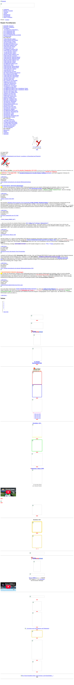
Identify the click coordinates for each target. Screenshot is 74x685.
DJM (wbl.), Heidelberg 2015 (10, 100)
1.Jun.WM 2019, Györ (8, 70)
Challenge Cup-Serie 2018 (9, 81)
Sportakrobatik (6, 16)
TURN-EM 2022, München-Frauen (11, 58)
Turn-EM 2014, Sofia (8, 105)
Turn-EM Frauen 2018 (8, 79)
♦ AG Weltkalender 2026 (9, 31)
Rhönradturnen (6, 14)
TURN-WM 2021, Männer (9, 61)
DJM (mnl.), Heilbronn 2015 (10, 98)
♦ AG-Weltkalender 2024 (9, 33)
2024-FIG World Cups (8, 48)
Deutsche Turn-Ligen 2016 (9, 94)
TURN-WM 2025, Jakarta (9, 38)
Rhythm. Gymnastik (8, 10)
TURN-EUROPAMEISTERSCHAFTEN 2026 (12, 285)
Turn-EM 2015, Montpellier (9, 101)
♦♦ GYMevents (7, 37)
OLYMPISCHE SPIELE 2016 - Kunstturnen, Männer (15, 89)
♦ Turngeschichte (7, 36)
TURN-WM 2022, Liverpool (10, 55)
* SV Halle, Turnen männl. (9, 124)
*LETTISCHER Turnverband (10, 123)
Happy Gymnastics (7, 17)
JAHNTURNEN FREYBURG (10, 40)
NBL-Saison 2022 (37, 418)
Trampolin (5, 12)
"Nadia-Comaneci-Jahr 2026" (7, 198)
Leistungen (6, 132)
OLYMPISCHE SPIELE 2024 (10, 44)
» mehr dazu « (4, 176)
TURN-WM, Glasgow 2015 (9, 96)
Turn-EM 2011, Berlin (8, 114)
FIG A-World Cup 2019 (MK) (10, 74)
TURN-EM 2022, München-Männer (11, 57)
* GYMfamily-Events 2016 (9, 87)
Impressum (5, 133)
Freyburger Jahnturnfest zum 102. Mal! (9, 215)
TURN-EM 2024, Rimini (9, 46)
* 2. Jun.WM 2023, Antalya (9, 51)
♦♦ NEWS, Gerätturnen (8, 27)
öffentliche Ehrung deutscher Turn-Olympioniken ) (28, 202)
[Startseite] (3, 1)
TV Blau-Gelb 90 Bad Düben (10, 122)
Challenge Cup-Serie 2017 (9, 84)
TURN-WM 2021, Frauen (9, 62)
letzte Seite (5, 311)
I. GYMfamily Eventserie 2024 (10, 49)
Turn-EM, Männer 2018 (8, 78)
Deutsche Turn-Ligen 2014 (9, 106)
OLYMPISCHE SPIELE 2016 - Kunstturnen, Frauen (15, 88)
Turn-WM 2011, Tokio (8, 113)
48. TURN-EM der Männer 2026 (8, 234)
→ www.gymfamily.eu (8, 119)
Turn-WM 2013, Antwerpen (9, 107)
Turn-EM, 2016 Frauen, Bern (10, 91)
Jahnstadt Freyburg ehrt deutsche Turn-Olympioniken (13, 251)
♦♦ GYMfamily (7, 118)
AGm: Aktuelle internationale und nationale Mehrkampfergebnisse (16, 182)
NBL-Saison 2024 (37, 415)
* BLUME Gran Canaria (9, 120)
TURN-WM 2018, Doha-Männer (11, 75)
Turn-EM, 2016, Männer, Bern (10, 92)
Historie (5, 131)
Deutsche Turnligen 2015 (9, 97)
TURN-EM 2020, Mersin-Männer (11, 66)
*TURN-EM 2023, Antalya (9, 53)
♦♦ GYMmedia (6, 128)
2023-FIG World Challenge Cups (11, 54)
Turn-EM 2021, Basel (8, 64)
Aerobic (5, 13)
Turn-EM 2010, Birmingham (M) (11, 115)
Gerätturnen (6, 9)
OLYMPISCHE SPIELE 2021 (10, 63)
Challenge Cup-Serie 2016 (9, 93)
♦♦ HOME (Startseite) (8, 25)
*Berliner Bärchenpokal (8, 126)
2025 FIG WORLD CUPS (9, 42)
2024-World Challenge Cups (10, 45)
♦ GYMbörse (6, 28)
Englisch (7, 19)
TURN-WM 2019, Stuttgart (9, 68)
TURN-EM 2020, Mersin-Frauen (11, 67)
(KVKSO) (35, 173)
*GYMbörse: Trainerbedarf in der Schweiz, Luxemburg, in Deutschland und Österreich (21, 156)
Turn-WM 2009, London (9, 117)
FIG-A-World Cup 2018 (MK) (10, 80)
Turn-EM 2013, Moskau (9, 109)
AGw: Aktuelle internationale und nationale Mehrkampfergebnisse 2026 (17, 268)
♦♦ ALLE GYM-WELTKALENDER (12, 35)
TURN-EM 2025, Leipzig (9, 41)
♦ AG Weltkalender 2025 (9, 32)
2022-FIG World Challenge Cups (11, 59)
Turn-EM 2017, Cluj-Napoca (10, 85)
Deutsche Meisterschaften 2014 (10, 104)
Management (6, 130)
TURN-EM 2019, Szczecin (9, 71)
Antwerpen (42, 579)
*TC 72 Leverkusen (8, 127)
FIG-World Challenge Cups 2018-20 (11, 72)
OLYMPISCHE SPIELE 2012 (10, 110)
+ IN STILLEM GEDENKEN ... (11, 29)
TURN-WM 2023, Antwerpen (10, 50)
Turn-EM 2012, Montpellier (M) (10, 111)
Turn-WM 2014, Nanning (9, 102)
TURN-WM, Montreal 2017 (9, 83)
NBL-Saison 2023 (37, 416)
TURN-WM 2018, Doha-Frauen (10, 76)
